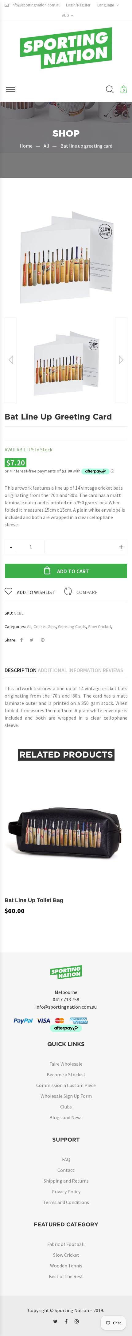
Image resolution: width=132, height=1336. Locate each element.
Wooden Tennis (66, 1266)
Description (21, 670)
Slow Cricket (99, 626)
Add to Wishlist (36, 592)
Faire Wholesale (66, 1064)
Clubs (66, 1107)
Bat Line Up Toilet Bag (34, 900)
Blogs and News (66, 1117)
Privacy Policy (66, 1191)
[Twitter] (55, 1321)
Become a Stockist (66, 1074)
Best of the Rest (66, 1276)
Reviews (113, 670)
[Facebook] (66, 1321)
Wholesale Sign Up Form (66, 1096)
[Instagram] (77, 1321)
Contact (66, 1170)
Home (26, 146)
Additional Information (70, 670)
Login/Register (78, 5)
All (46, 146)
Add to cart (73, 571)
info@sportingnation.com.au (36, 5)
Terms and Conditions (66, 1202)
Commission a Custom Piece (66, 1085)
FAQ (66, 1159)
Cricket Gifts (44, 626)
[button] (108, 5)
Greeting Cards (72, 626)
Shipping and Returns (66, 1181)
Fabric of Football (66, 1244)
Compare (87, 592)
